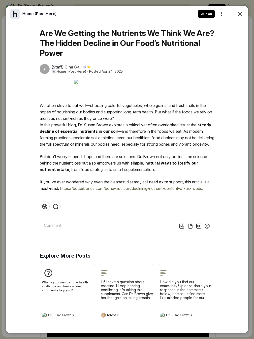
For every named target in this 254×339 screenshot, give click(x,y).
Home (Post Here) (71, 71)
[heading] (63, 315)
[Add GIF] (199, 226)
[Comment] (56, 206)
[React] (44, 206)
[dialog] (127, 169)
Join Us (206, 14)
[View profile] (44, 315)
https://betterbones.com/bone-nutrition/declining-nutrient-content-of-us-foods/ (132, 188)
